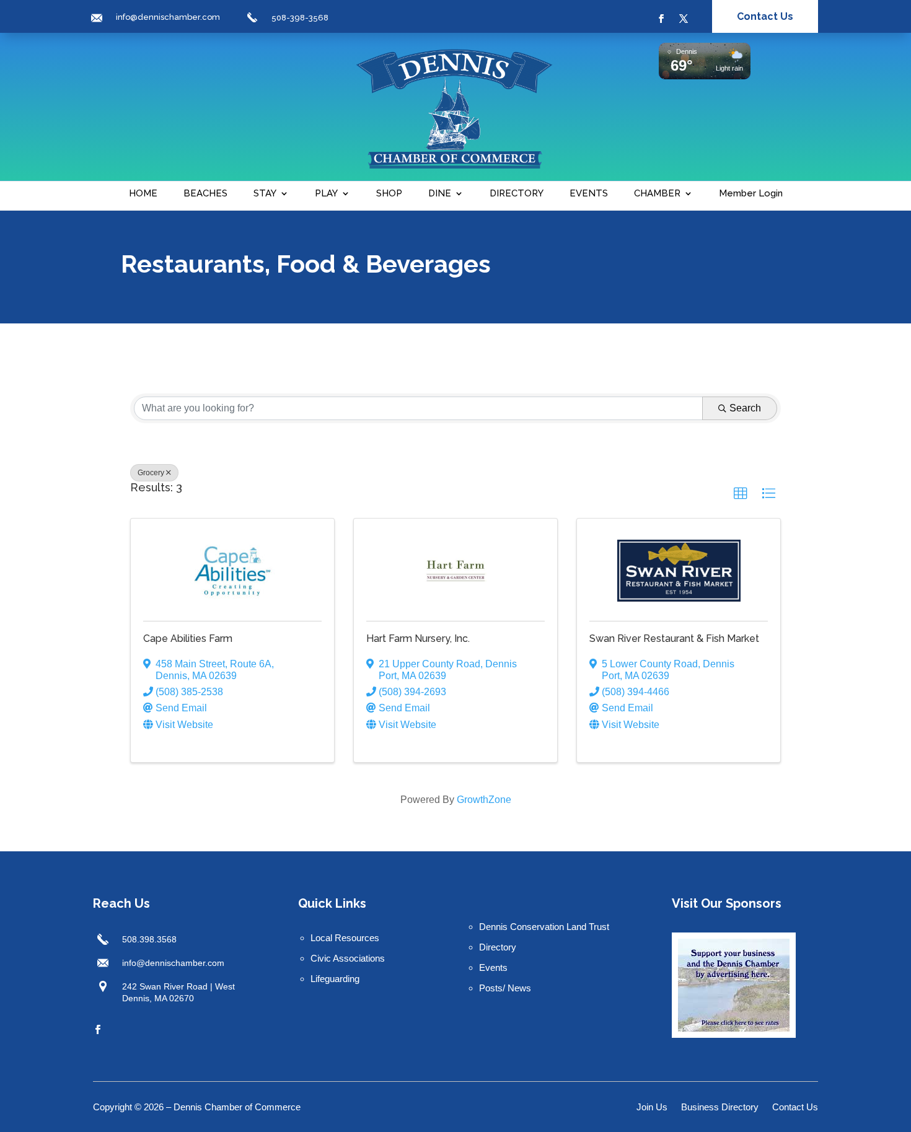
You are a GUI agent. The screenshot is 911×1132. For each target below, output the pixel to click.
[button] (740, 493)
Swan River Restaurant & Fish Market (674, 638)
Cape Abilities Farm (187, 638)
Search (745, 408)
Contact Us (765, 16)
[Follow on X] (683, 18)
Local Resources (344, 937)
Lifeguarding (334, 978)
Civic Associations (347, 958)
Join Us (651, 1107)
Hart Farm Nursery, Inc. (418, 638)
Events (493, 967)
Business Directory (720, 1107)
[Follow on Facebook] (661, 18)
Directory (497, 947)
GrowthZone (484, 799)
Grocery (151, 472)
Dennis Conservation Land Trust (544, 926)
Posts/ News (505, 988)
